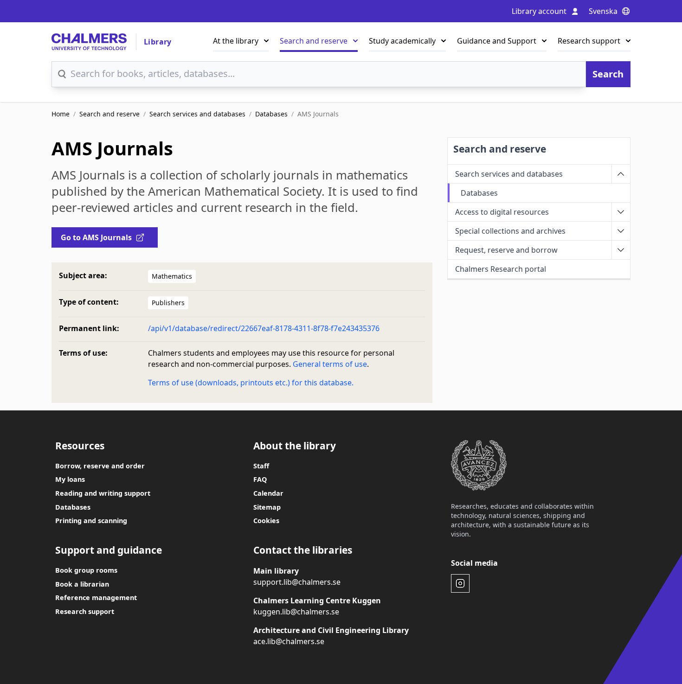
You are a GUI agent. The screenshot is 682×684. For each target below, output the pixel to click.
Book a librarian (82, 584)
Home (60, 113)
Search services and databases (197, 113)
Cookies (266, 520)
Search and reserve (313, 41)
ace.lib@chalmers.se (288, 641)
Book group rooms (86, 570)
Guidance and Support (496, 41)
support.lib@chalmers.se (297, 582)
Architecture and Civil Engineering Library (331, 630)
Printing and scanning (91, 520)
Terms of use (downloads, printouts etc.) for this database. (251, 382)
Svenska (603, 11)
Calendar (268, 493)
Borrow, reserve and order (100, 465)
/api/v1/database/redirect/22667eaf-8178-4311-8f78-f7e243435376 (264, 328)
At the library (235, 41)
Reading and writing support (102, 493)
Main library (276, 571)
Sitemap (267, 507)
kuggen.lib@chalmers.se (296, 612)
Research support (589, 41)
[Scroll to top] (652, 660)
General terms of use (330, 364)
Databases (271, 113)
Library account (539, 11)
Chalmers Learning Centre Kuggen (317, 600)
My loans (70, 479)
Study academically (402, 41)
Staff (261, 465)
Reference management (96, 597)
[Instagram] (460, 583)
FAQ (260, 479)
